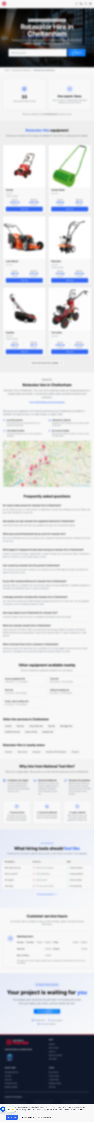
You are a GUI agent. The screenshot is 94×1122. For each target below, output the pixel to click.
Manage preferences (45, 1117)
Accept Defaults (28, 1117)
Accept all (12, 1117)
